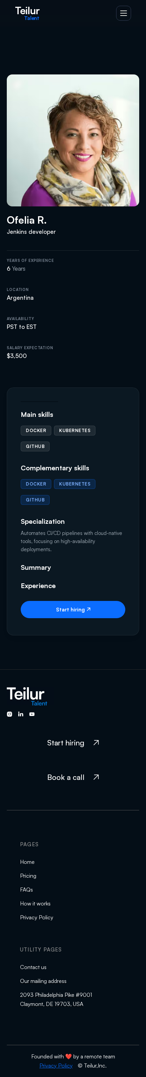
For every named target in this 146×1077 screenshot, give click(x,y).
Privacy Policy (36, 917)
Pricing (28, 875)
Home (27, 861)
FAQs (26, 889)
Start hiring (73, 609)
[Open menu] (123, 13)
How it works (35, 903)
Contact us (33, 967)
